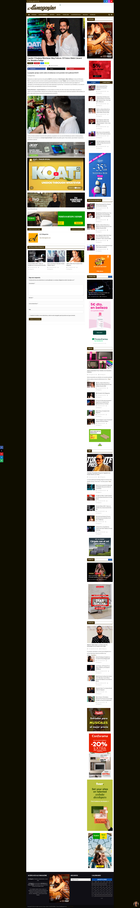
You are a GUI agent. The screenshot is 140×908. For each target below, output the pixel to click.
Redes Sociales (99, 290)
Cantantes (37, 63)
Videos (46, 63)
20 (101, 890)
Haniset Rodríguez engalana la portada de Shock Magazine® (103, 657)
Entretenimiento (43, 14)
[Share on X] (1, 450)
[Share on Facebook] (1, 447)
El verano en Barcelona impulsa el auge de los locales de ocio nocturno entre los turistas (103, 402)
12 (98, 888)
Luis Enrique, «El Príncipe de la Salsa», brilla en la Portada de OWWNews (103, 667)
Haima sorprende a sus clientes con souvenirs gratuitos (101, 88)
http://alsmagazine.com (45, 237)
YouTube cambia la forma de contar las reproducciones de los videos (103, 143)
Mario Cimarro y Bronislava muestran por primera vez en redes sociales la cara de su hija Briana (104, 699)
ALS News (30, 63)
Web (30, 309)
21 (104, 890)
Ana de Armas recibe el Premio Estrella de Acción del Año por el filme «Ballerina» (103, 518)
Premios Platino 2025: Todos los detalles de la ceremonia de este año (37, 264)
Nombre (31, 297)
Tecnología (66, 14)
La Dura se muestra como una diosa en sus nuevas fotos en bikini (78, 229)
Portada (34, 14)
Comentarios (106, 82)
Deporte (52, 14)
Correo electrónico (33, 303)
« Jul (101, 898)
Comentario (32, 283)
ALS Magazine (44, 65)
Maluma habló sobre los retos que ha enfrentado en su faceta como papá (97, 645)
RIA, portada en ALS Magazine (103, 393)
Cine (42, 63)
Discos (58, 14)
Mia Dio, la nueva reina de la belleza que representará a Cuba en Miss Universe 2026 (103, 111)
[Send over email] (1, 460)
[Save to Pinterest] (1, 454)
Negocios (85, 14)
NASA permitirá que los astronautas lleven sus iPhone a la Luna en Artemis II (100, 293)
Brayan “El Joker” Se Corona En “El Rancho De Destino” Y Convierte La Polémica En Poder (99, 575)
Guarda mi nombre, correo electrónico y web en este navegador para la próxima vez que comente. (52, 315)
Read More (93, 655)
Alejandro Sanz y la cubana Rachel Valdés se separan (104, 689)
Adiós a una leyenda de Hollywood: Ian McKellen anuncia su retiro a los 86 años (104, 487)
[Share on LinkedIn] (1, 457)
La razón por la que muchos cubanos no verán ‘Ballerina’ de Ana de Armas (104, 528)
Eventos (97, 571)
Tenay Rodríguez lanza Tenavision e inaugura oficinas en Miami (104, 420)
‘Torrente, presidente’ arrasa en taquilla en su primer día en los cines (98, 473)
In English (92, 14)
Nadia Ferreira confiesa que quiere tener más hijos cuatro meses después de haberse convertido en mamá (104, 679)
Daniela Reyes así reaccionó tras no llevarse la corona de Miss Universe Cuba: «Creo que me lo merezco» (103, 99)
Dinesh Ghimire (70, 906)
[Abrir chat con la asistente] (136, 904)
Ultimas (93, 82)
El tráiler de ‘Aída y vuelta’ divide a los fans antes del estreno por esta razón (104, 497)
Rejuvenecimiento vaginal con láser (35, 229)
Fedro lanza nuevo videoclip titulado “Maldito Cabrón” (55, 264)
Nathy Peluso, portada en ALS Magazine (102, 411)
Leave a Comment (54, 65)
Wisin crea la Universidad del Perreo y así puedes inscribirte (103, 133)
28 (104, 893)
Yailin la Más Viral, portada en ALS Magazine (74, 264)
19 (98, 890)
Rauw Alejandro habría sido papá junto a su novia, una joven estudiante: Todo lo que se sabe (103, 122)
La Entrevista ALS (76, 14)
